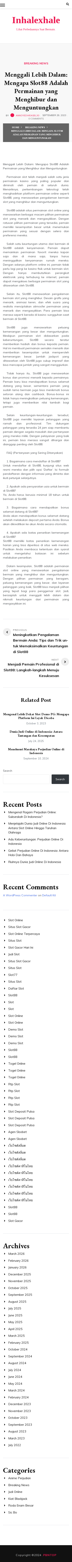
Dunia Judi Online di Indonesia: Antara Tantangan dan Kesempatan (36, 733)
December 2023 (19, 1404)
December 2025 (19, 1274)
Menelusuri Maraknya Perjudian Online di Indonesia (36, 751)
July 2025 (14, 1308)
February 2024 (18, 1397)
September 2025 (20, 1295)
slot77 (12, 975)
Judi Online (15, 1492)
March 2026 (16, 1254)
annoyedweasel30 (27, 115)
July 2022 (14, 1445)
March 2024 (16, 1390)
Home (15, 127)
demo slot (15, 1029)
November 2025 (19, 1281)
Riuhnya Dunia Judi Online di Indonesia (34, 862)
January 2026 (17, 1267)
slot (11, 1002)
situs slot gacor (19, 927)
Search (7, 770)
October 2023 (17, 1418)
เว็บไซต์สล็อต (17, 1145)
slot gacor (15, 1221)
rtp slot (14, 1084)
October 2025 (17, 1288)
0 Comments (36, 118)
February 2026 (18, 1261)
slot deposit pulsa (21, 1111)
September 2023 (20, 1425)
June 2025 (15, 1315)
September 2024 (20, 1356)
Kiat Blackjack (17, 1499)
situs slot (15, 940)
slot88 (12, 995)
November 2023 (19, 1411)
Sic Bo (12, 1512)
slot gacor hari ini (20, 947)
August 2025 (17, 1302)
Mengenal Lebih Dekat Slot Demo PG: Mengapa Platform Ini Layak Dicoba (36, 716)
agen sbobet (17, 1132)
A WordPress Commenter (20, 895)
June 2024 (15, 1377)
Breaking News (36, 63)
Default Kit (49, 895)
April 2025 (15, 1329)
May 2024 (15, 1384)
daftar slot (16, 988)
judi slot (14, 954)
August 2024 (17, 1363)
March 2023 (16, 1438)
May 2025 (15, 1322)
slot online (15, 920)
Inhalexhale (36, 20)
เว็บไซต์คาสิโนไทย (20, 1166)
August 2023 (17, 1431)
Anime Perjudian (19, 1478)
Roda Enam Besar (21, 1505)
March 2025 (16, 1336)
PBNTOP (49, 1555)
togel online (16, 1063)
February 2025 (18, 1343)
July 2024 (14, 1370)
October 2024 (17, 1349)
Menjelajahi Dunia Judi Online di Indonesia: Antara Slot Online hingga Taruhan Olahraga (37, 828)
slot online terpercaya (24, 934)
